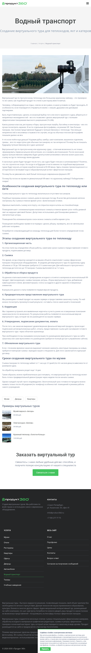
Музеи (6, 399)
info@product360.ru (55, 513)
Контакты (51, 553)
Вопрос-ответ (53, 558)
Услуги (7, 530)
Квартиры (31, 399)
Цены (49, 547)
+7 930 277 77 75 (54, 518)
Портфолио (52, 542)
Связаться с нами (45, 472)
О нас (49, 537)
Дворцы (18, 399)
